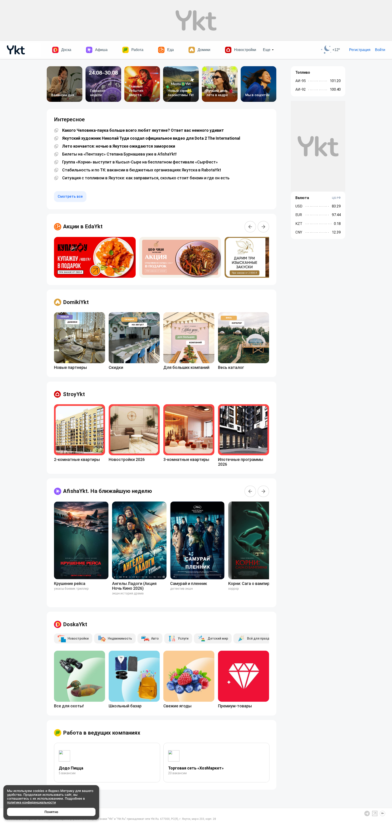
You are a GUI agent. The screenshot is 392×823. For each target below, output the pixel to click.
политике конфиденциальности (31, 802)
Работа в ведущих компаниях (101, 733)
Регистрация (359, 50)
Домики (204, 50)
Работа (137, 50)
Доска (66, 50)
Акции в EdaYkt (83, 226)
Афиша (101, 50)
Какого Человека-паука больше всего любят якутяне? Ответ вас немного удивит (143, 130)
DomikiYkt (76, 302)
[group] (95, 257)
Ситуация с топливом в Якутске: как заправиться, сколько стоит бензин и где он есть (146, 178)
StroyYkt (74, 394)
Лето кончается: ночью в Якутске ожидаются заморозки (118, 146)
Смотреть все (70, 196)
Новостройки (245, 50)
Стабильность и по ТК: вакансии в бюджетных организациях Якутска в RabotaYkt (141, 170)
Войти (380, 50)
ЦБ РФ (336, 198)
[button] (250, 226)
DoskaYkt (75, 624)
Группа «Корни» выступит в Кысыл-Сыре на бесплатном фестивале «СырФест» (140, 162)
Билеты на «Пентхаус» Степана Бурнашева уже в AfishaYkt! (119, 154)
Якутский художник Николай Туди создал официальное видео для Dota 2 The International (151, 138)
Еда (170, 50)
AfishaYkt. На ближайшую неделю (107, 491)
